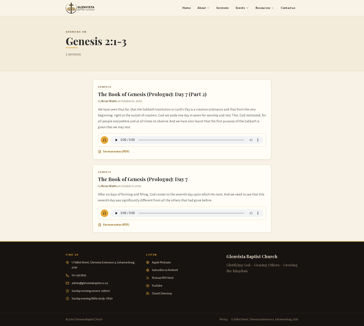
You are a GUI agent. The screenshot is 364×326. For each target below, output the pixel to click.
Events (240, 7)
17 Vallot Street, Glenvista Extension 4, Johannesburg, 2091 (103, 265)
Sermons (222, 7)
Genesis (104, 87)
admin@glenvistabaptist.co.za (90, 283)
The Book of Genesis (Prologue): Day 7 (143, 179)
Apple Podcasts (161, 262)
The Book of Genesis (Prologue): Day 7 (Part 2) (152, 94)
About (201, 7)
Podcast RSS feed (162, 277)
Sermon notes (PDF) (116, 151)
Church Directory (162, 293)
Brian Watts (109, 101)
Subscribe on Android (165, 270)
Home (186, 7)
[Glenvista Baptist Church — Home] (80, 8)
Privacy (224, 319)
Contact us (288, 7)
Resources (263, 7)
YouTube (157, 285)
